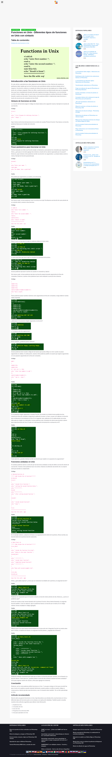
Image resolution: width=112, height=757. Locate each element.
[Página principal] (56, 2)
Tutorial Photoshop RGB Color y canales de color (22, 744)
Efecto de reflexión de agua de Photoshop (84, 746)
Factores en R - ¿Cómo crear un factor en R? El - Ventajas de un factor (91, 156)
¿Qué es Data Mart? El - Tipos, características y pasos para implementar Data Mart (91, 45)
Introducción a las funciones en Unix (20, 43)
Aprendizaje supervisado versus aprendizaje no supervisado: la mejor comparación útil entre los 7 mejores (54, 740)
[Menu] (2, 2)
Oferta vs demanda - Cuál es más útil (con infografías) (55, 749)
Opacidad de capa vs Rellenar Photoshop (20, 741)
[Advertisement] (56, 16)
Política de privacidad (53, 754)
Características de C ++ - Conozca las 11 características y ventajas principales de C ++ (91, 164)
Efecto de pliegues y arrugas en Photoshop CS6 (22, 734)
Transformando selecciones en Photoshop (87, 85)
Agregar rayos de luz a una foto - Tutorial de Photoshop (87, 729)
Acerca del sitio (37, 754)
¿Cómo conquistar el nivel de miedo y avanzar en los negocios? (91, 148)
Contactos (44, 754)
